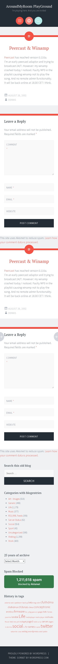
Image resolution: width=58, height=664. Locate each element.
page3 (30, 621)
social (17, 626)
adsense (7, 603)
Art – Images (14, 498)
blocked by (32, 582)
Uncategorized (15, 532)
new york (16, 622)
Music (11, 511)
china (30, 607)
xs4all (40, 631)
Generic (11, 503)
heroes (49, 612)
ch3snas (23, 607)
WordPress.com (39, 657)
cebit (38, 602)
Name (10, 187)
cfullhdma (47, 602)
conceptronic (42, 607)
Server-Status (14, 519)
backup (25, 602)
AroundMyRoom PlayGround (29, 6)
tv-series (30, 626)
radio (35, 622)
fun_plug (28, 612)
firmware (19, 611)
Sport (11, 528)
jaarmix (8, 617)
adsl (12, 603)
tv (24, 627)
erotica (9, 611)
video (19, 632)
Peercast (9, 57)
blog (34, 603)
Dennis (12, 99)
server (45, 621)
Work (10, 540)
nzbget (23, 621)
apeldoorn (18, 602)
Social (11, 524)
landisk (15, 617)
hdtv (45, 611)
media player (39, 617)
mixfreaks (49, 617)
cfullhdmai (13, 607)
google (40, 612)
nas (11, 621)
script (40, 622)
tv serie (37, 627)
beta (30, 602)
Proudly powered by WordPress (27, 653)
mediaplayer (30, 617)
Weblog (12, 536)
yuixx (45, 631)
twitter (47, 626)
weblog (25, 631)
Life (10, 507)
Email (10, 199)
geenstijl (35, 612)
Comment (11, 146)
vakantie (14, 631)
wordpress (33, 631)
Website (11, 211)
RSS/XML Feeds (15, 515)
